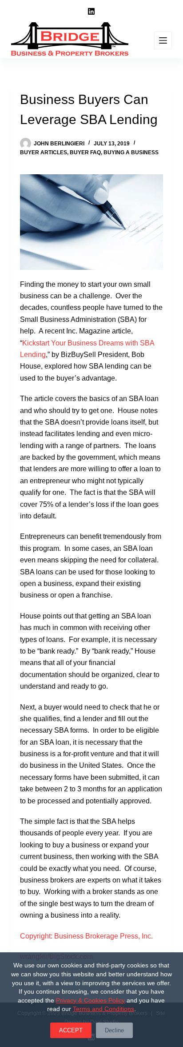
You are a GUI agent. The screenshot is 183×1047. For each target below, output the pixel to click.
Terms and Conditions (103, 1008)
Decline (114, 1030)
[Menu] (163, 40)
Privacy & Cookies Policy (90, 1000)
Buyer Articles (43, 152)
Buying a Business (131, 152)
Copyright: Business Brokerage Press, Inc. (86, 936)
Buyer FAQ (85, 152)
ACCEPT (71, 1030)
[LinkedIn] (91, 11)
